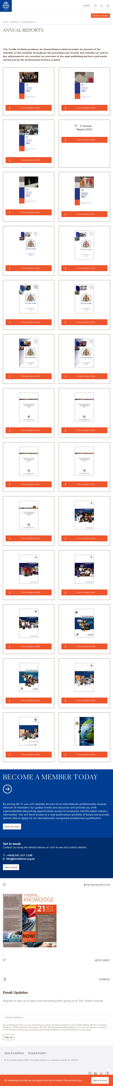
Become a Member (100, 16)
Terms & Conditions (14, 1053)
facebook (104, 979)
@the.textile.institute (97, 885)
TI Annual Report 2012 (30, 484)
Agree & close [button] (100, 1080)
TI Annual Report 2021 (85, 214)
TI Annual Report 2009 (85, 538)
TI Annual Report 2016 (30, 376)
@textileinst (102, 960)
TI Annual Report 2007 (85, 592)
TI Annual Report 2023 (85, 140)
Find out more (12, 826)
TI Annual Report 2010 (30, 538)
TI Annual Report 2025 (85, 108)
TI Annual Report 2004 (30, 700)
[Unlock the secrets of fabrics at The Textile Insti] (29, 920)
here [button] (79, 1080)
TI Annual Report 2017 (85, 322)
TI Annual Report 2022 (30, 212)
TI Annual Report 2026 (30, 108)
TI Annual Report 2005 (85, 646)
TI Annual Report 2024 (30, 160)
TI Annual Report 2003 (85, 700)
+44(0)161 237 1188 (19, 855)
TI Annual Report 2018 (30, 322)
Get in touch (11, 867)
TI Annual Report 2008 (30, 592)
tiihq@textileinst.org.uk (20, 858)
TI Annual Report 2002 (30, 754)
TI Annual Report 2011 (85, 484)
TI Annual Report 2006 (30, 646)
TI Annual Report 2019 (85, 268)
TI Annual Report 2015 (85, 376)
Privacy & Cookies (37, 1053)
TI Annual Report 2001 (85, 754)
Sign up (8, 1037)
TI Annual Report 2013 (85, 430)
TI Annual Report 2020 (30, 268)
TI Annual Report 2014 (30, 430)
